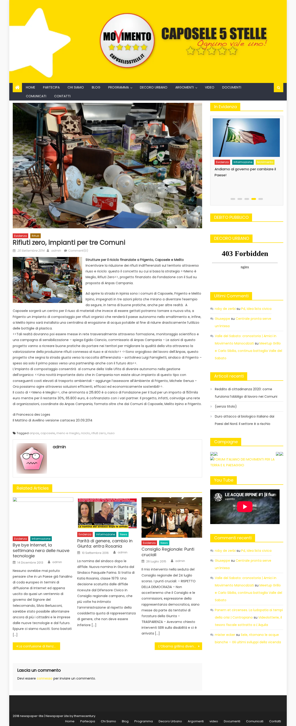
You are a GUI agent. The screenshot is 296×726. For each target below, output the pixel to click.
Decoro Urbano (153, 87)
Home (30, 87)
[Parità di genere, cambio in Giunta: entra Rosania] (107, 513)
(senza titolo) (226, 406)
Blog (96, 87)
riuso (111, 433)
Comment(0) (78, 250)
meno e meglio (68, 433)
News (123, 534)
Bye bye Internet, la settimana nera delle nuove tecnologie (41, 550)
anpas (34, 433)
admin (56, 250)
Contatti (62, 96)
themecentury (84, 716)
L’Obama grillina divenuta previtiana (180, 646)
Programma (118, 87)
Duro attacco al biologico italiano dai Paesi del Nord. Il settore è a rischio (244, 420)
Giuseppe (222, 318)
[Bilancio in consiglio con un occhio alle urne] (245, 136)
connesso (44, 678)
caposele (47, 433)
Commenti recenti (233, 538)
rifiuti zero (98, 433)
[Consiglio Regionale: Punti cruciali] (172, 517)
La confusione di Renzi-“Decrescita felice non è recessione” (39, 646)
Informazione (41, 539)
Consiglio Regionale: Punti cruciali (168, 551)
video (209, 87)
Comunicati (36, 96)
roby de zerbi (225, 308)
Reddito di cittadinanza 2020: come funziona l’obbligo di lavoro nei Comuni (246, 393)
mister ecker (225, 634)
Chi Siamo (76, 87)
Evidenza (20, 236)
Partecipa (51, 87)
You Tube (223, 480)
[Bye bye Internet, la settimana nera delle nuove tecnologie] (43, 515)
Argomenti (184, 87)
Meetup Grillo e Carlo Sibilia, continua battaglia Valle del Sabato (248, 350)
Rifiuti (35, 236)
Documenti (231, 87)
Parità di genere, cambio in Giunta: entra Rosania (105, 543)
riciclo (85, 433)
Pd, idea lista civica (256, 308)
